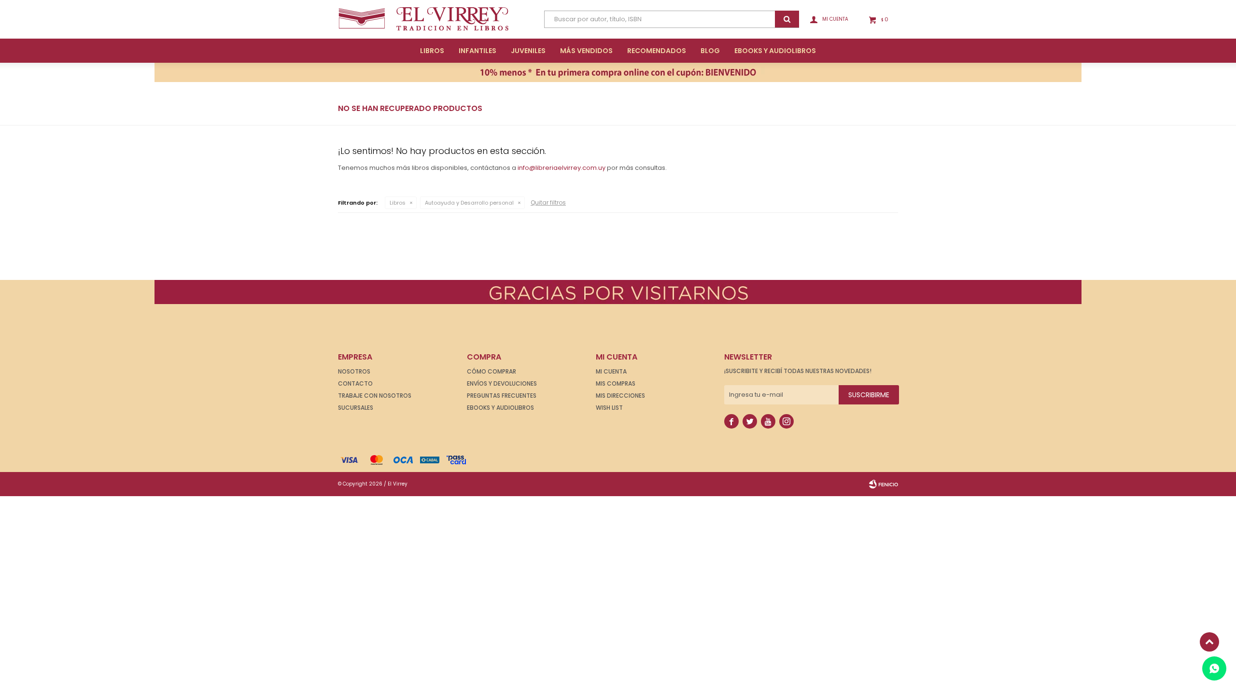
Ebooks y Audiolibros (500, 407)
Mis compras (615, 383)
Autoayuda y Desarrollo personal (469, 203)
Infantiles (477, 51)
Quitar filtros (548, 202)
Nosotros (354, 371)
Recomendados (656, 51)
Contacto (355, 383)
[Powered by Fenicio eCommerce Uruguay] (883, 484)
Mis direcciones (620, 395)
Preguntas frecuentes (501, 395)
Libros (432, 51)
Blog (710, 51)
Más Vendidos (586, 51)
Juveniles (528, 51)
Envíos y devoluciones (502, 383)
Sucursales (355, 407)
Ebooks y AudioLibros (775, 51)
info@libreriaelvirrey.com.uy (561, 167)
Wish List (609, 407)
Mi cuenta (611, 371)
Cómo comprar (491, 371)
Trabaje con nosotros (374, 395)
